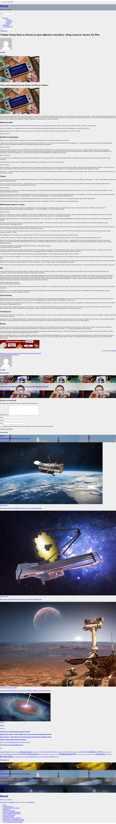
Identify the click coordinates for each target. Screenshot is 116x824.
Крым (97, 752)
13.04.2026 (3, 792)
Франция (32, 756)
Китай (92, 752)
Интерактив (6, 809)
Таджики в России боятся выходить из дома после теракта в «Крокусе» (20, 394)
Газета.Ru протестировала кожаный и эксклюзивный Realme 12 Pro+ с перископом (24, 379)
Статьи (6, 596)
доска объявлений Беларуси (15, 745)
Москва (30, 754)
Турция (23, 756)
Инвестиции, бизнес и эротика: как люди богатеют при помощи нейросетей (20, 353)
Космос (8, 19)
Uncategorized (3, 31)
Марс (104, 752)
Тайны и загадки (12, 687)
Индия (75, 752)
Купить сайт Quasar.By (9, 815)
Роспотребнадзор (108, 754)
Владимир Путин (46, 752)
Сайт (1, 423)
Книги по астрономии (9, 810)
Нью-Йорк (47, 754)
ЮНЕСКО (47, 756)
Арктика (8, 752)
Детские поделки (61, 752)
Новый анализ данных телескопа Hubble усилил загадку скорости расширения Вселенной (21, 508)
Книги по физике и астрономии (11, 813)
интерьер (57, 756)
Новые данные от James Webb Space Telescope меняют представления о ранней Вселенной (21, 599)
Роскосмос (100, 754)
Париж (50, 754)
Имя (1, 417)
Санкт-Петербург (17, 756)
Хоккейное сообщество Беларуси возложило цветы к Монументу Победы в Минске (24, 781)
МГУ (100, 752)
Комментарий (4, 414)
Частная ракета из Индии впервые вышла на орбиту (15, 438)
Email (2, 420)
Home (4, 805)
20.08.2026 (3, 769)
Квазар (4, 5)
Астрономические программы (11, 808)
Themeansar (31, 802)
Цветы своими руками (40, 756)
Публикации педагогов (80, 754)
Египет (68, 752)
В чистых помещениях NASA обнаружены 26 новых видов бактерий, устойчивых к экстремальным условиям (25, 690)
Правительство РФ (67, 754)
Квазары (8, 23)
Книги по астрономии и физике (11, 812)
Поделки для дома (55, 754)
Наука (5, 505)
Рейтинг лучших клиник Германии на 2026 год (13, 739)
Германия (54, 752)
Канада (83, 752)
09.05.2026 (3, 784)
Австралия (3, 752)
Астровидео (9, 21)
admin (3, 52)
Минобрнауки (23, 754)
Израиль (71, 752)
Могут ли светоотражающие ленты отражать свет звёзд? (15, 742)
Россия (3, 756)
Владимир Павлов (37, 752)
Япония (52, 756)
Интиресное (3, 763)
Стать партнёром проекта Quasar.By (12, 822)
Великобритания (25, 752)
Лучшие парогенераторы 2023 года (9, 354)
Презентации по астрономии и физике (13, 819)
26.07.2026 (3, 441)
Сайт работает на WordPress (7, 802)
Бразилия (13, 752)
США (9, 756)
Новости (5, 18)
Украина (27, 756)
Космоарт (8, 22)
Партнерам (6, 25)
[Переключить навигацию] (0, 12)
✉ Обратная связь (8, 26)
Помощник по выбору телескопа (12, 817)
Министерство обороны (12, 754)
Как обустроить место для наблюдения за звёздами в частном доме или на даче (22, 789)
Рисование (94, 754)
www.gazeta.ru (112, 350)
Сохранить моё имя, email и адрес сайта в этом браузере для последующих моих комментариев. (27, 426)
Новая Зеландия (42, 754)
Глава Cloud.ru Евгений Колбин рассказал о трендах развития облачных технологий (24, 386)
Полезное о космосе (8, 816)
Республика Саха (88, 754)
